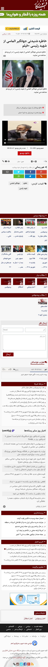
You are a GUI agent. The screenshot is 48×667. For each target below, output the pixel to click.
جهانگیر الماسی (15, 183)
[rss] (32, 664)
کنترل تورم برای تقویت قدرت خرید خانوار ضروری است (27, 582)
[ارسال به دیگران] (6, 161)
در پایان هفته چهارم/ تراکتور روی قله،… (30, 232)
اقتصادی (11, 626)
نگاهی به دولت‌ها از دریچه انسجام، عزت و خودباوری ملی (26, 579)
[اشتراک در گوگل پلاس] (41, 172)
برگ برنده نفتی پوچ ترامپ (36, 423)
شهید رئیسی (23, 188)
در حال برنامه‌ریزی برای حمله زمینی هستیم (29, 526)
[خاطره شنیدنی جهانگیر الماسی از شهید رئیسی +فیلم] (30, 176)
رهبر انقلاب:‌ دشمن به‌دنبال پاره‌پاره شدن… (18, 232)
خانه (9, 34)
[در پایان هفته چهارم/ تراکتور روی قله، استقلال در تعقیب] (30, 222)
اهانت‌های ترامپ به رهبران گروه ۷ (42, 310)
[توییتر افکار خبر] (21, 664)
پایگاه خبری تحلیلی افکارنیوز (11, 650)
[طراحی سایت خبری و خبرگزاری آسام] (34, 643)
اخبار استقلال (28, 618)
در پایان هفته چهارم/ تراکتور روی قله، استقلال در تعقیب (27, 391)
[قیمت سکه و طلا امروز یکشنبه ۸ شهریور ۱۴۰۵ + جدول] (30, 248)
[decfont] (32, 161)
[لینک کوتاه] (3, 161)
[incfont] (36, 161)
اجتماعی (29, 629)
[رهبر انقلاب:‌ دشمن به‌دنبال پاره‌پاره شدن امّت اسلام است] (18, 222)
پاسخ (16, 370)
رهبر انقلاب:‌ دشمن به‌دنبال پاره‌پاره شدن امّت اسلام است (27, 402)
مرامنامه (34, 636)
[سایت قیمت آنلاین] (24, 28)
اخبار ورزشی (31, 287)
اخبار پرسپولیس (40, 618)
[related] (4, 56)
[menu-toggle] (2, 8)
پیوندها (16, 636)
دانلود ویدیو (24, 153)
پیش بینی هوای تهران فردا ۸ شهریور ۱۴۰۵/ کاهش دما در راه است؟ (24, 412)
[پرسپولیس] (6, 281)
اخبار (45, 287)
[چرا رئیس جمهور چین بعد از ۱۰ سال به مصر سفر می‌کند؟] (18, 248)
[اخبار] (42, 281)
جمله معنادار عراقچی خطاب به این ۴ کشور (29, 534)
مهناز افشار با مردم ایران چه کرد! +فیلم (30, 112)
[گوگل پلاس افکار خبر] (28, 664)
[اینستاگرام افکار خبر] (17, 664)
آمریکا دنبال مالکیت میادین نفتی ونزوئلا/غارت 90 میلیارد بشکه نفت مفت (23, 407)
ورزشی (19, 626)
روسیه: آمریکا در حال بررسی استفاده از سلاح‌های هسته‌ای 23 (26, 398)
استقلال (20, 287)
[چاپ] (8, 161)
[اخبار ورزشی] (30, 281)
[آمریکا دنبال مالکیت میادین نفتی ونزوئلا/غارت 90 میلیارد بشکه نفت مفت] (6, 222)
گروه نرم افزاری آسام (19, 657)
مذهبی (8, 629)
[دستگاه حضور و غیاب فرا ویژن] (28, 605)
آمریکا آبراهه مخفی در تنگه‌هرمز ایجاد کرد (29, 530)
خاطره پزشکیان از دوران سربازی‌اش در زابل (29, 107)
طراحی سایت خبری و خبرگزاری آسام (21, 643)
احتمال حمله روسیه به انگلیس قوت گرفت (30, 518)
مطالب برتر (40, 275)
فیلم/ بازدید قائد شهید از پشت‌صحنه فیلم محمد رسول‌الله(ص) (25, 394)
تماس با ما (25, 636)
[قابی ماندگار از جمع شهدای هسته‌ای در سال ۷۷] (6, 248)
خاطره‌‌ (25, 183)
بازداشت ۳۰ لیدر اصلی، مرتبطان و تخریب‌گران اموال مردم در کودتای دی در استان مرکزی (24, 587)
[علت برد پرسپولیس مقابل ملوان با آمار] (42, 222)
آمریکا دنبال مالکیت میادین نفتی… (6, 232)
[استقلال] (18, 281)
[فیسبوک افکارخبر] (25, 664)
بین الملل (38, 629)
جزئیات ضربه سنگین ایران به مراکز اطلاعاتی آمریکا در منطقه (24, 522)
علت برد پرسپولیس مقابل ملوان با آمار (33, 387)
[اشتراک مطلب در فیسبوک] (30, 172)
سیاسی (4, 34)
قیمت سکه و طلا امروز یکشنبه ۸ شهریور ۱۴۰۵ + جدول (27, 415)
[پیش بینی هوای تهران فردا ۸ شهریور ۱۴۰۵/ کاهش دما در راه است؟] (42, 248)
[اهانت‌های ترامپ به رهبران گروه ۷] (42, 301)
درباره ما (43, 636)
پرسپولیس (8, 287)
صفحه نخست (38, 626)
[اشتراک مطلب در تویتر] (19, 172)
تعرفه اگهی (7, 636)
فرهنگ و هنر (18, 629)
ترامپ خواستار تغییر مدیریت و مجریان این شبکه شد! (28, 419)
